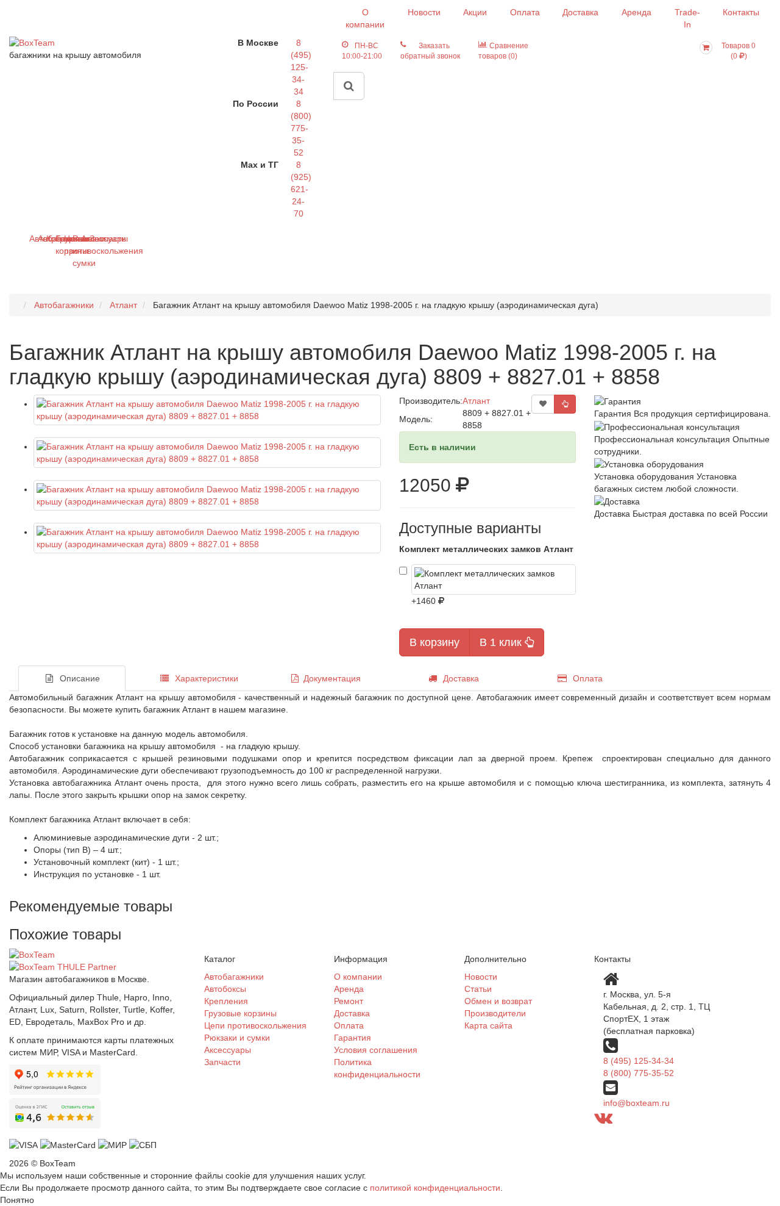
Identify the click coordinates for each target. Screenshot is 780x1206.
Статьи (478, 989)
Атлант (476, 401)
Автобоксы (225, 989)
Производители (495, 1013)
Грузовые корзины (240, 1013)
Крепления (226, 1001)
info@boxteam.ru (636, 1103)
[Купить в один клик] (565, 404)
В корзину (434, 642)
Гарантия (352, 1038)
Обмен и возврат (498, 1001)
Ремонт (348, 1001)
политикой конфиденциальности (435, 1188)
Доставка (580, 12)
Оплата (525, 12)
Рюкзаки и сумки (237, 1038)
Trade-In (687, 18)
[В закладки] (543, 404)
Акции (475, 12)
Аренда (636, 12)
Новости (424, 12)
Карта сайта (488, 1025)
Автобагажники (234, 977)
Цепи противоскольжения (255, 1025)
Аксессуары (227, 1050)
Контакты (741, 12)
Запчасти (94, 238)
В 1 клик (502, 642)
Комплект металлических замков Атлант (486, 549)
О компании (365, 18)
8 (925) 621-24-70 (301, 189)
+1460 (424, 601)
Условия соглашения (375, 1050)
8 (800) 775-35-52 (301, 128)
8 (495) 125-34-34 (301, 67)
